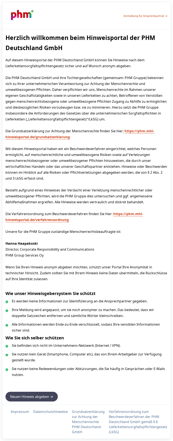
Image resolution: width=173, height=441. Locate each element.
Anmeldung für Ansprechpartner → (145, 16)
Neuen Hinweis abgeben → (31, 396)
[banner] (21, 15)
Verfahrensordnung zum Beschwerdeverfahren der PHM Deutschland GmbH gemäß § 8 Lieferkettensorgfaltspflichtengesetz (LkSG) (138, 421)
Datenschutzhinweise (50, 411)
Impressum (20, 411)
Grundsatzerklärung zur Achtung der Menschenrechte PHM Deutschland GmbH (88, 421)
